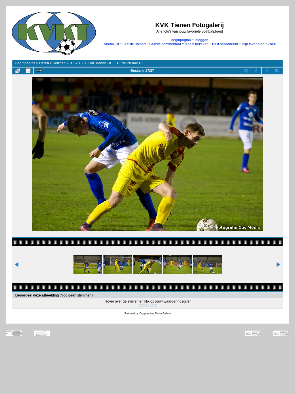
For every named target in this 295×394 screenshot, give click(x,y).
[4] (151, 305)
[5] (155, 305)
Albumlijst (111, 44)
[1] (140, 305)
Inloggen (201, 40)
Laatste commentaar (165, 44)
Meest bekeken (197, 44)
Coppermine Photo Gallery (155, 313)
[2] (144, 305)
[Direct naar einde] (277, 70)
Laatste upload (134, 44)
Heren (44, 63)
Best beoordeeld (225, 44)
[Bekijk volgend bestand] (267, 70)
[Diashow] (39, 70)
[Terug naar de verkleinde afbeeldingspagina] (17, 70)
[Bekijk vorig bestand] (256, 70)
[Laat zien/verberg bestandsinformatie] (28, 70)
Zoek (272, 44)
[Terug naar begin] (245, 70)
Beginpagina (181, 40)
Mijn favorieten (252, 44)
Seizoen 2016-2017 (68, 63)
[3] (148, 305)
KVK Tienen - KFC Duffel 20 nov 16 (115, 63)
